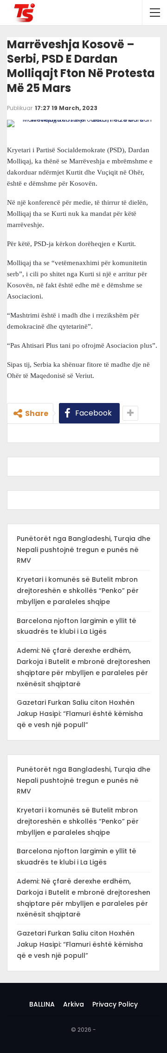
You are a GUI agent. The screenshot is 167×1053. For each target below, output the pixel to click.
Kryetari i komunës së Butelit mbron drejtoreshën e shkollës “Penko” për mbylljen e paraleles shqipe (78, 590)
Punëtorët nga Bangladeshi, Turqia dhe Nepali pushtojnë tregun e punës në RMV (83, 550)
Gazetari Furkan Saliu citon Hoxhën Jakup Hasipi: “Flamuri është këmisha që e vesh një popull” (80, 713)
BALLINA (42, 1004)
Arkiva (73, 1004)
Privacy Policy (115, 1004)
